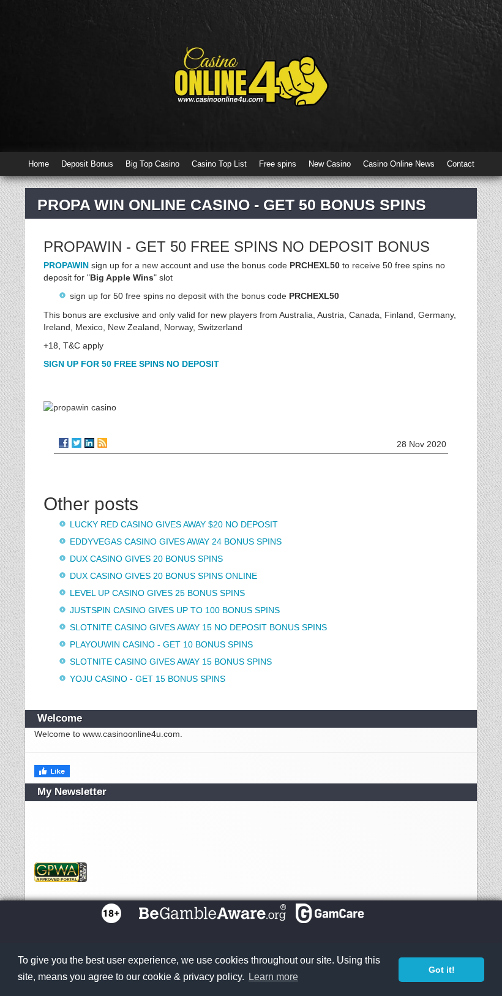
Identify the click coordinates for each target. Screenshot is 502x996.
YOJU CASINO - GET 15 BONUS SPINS (147, 679)
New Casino (330, 163)
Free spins (277, 163)
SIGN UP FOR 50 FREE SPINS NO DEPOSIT (131, 364)
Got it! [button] (442, 970)
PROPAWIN (66, 265)
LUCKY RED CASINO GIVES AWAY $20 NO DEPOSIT (174, 524)
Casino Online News (399, 163)
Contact (460, 163)
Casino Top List (219, 163)
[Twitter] (76, 443)
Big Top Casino (152, 163)
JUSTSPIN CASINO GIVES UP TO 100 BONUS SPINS (175, 610)
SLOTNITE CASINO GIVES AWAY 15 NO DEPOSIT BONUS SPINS (198, 627)
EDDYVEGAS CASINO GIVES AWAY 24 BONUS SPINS (176, 541)
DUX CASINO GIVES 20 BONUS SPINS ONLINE (163, 576)
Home (38, 163)
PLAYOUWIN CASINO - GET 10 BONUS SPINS (161, 644)
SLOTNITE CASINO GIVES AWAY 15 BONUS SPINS (171, 661)
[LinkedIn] (89, 443)
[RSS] (102, 443)
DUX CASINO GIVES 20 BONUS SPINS (146, 559)
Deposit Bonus (87, 163)
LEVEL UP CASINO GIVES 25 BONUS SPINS (157, 593)
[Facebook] (64, 443)
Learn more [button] (273, 976)
